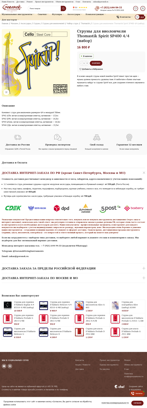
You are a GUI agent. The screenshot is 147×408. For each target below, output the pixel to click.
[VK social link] (10, 366)
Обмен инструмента (133, 364)
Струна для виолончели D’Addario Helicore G (25, 331)
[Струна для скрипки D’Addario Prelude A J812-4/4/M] (79, 319)
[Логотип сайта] (12, 8)
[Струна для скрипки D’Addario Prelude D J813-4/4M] (43, 319)
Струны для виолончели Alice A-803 (95, 304)
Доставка (79, 369)
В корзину (96, 63)
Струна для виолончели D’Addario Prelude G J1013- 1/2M (132, 318)
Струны (36, 23)
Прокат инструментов (110, 360)
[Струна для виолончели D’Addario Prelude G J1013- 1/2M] (115, 319)
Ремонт (127, 360)
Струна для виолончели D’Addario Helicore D (60, 331)
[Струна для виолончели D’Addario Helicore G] (7, 332)
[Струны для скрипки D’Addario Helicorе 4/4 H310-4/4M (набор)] (43, 305)
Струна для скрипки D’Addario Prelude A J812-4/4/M (95, 318)
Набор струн (72, 23)
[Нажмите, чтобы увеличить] (6, 92)
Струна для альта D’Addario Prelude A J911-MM (131, 331)
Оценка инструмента (109, 364)
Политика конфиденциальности (133, 375)
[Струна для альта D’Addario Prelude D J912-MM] (79, 332)
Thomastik (85, 23)
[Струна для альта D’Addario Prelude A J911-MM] (115, 332)
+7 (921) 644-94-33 (111, 7)
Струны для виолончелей (53, 23)
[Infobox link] (128, 388)
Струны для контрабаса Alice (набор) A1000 (130, 304)
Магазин (14, 23)
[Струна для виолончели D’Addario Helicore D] (43, 332)
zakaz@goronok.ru (19, 256)
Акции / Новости (82, 364)
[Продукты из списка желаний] (135, 8)
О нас (126, 369)
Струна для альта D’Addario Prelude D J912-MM (95, 331)
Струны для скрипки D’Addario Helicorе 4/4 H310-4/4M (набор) (60, 304)
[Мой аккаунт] (142, 8)
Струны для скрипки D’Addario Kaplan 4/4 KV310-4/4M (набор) (24, 304)
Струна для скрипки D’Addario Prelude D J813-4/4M (59, 318)
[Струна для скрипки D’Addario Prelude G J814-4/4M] (7, 319)
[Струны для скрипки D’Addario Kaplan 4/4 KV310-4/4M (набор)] (7, 305)
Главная (5, 23)
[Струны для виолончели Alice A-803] (79, 305)
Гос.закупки (105, 369)
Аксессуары (26, 23)
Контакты (79, 360)
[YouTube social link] (4, 366)
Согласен (137, 403)
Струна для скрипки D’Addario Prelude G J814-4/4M (23, 318)
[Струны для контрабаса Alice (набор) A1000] (115, 305)
